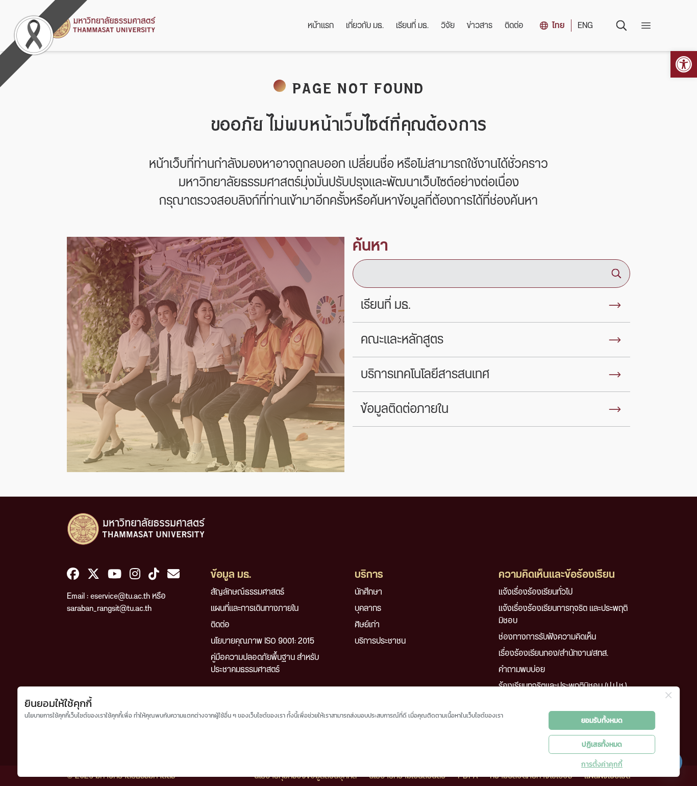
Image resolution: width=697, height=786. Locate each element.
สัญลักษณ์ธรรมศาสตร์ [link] (247, 592)
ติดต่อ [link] (514, 25)
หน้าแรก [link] (321, 25)
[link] (683, 64)
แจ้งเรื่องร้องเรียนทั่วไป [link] (535, 592)
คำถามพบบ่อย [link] (522, 670)
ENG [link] (585, 25)
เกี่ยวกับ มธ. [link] (365, 25)
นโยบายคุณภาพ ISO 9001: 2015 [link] (262, 641)
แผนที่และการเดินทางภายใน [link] (254, 608)
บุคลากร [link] (368, 608)
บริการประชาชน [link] (380, 641)
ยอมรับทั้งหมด (602, 720)
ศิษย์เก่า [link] (367, 625)
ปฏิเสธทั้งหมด (602, 744)
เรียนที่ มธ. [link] (412, 25)
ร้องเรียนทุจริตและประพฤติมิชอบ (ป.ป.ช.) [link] (563, 686)
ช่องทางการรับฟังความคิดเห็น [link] (547, 637)
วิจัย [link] (448, 25)
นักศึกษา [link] (368, 592)
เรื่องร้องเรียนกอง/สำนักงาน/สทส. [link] (553, 653)
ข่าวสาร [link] (479, 25)
